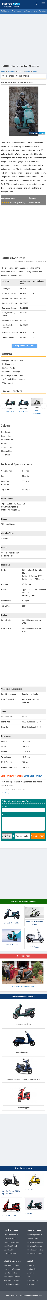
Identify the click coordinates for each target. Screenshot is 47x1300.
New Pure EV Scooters (12, 1280)
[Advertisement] (23, 38)
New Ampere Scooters (12, 1277)
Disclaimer (31, 1284)
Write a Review (34, 202)
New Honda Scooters (35, 1242)
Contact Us (31, 1269)
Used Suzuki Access (11, 1242)
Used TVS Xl (8, 1250)
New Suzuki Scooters (35, 1250)
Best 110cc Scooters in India (23, 986)
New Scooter (27, 11)
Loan (35, 11)
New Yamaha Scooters (35, 1253)
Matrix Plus (23, 411)
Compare (32, 198)
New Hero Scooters (34, 1246)
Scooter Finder (23, 956)
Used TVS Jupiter (10, 1238)
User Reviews (22, 76)
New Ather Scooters (11, 1265)
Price (4, 76)
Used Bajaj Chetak (10, 1246)
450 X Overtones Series (37, 413)
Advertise (30, 1273)
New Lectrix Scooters (12, 1269)
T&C (28, 1277)
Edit (2, 793)
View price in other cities (24, 345)
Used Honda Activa (11, 1235)
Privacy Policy (32, 1280)
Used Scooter (16, 11)
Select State (37, 3)
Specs (11, 76)
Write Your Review (33, 775)
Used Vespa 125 (10, 1253)
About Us (30, 1265)
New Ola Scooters (10, 1273)
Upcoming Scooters (34, 1235)
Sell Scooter (5, 11)
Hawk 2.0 (10, 411)
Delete (7, 793)
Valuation (42, 11)
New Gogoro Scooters (12, 1284)
